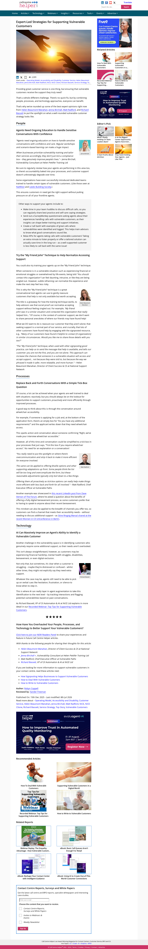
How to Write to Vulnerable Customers (39, 683)
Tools (89, 13)
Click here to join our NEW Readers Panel (36, 634)
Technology (37, 13)
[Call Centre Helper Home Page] (28, 8)
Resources (77, 13)
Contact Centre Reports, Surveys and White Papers (46, 888)
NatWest (20, 186)
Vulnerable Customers (77, 707)
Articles (24, 13)
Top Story (60, 707)
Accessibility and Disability (51, 80)
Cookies (80, 947)
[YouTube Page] (110, 3)
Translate (128, 2)
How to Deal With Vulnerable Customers (40, 679)
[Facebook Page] (106, 3)
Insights (64, 13)
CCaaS (75, 943)
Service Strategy (80, 82)
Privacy (87, 947)
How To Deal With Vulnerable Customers (33, 787)
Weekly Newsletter (31, 922)
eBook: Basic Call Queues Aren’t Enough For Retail (74, 849)
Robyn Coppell (31, 688)
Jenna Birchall (29, 82)
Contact (94, 947)
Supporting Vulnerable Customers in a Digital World (74, 787)
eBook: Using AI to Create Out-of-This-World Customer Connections (74, 877)
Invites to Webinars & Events (32, 916)
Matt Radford (41, 82)
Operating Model (33, 80)
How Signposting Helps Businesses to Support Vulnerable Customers (54, 676)
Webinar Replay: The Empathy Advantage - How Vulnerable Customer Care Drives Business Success (34, 851)
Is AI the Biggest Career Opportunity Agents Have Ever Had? (123, 140)
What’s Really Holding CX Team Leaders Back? (104, 139)
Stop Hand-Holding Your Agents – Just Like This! (122, 157)
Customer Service (68, 80)
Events (100, 13)
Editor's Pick (104, 123)
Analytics (84, 943)
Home (15, 13)
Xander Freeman (38, 691)
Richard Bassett (67, 82)
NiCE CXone (56, 82)
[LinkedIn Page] (102, 3)
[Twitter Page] (114, 3)
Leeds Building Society (40, 186)
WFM (89, 943)
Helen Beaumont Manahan (35, 109)
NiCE (49, 82)
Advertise (111, 13)
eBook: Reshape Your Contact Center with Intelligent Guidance (33, 877)
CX (70, 943)
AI (78, 943)
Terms (74, 947)
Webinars (52, 13)
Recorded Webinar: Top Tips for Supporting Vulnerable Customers (33, 814)
